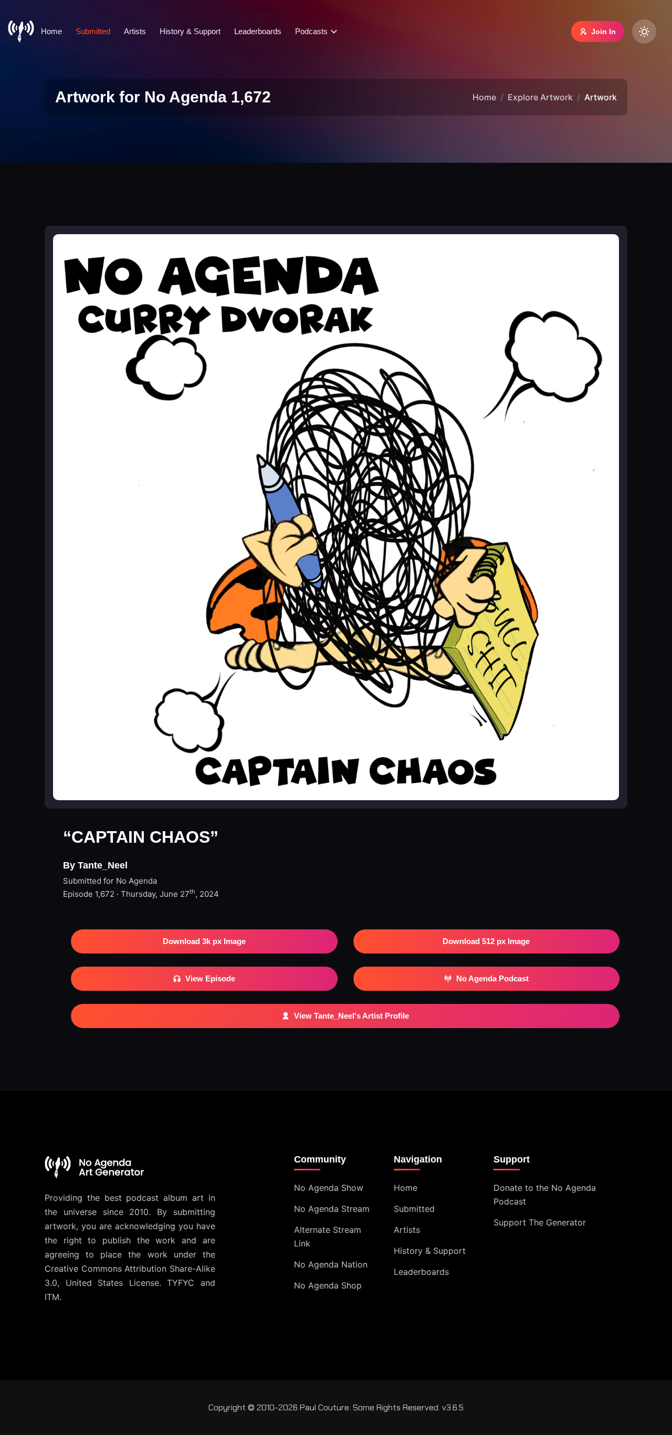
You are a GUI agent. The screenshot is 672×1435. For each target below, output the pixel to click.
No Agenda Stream (332, 1208)
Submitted (93, 31)
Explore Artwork (540, 97)
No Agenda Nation (331, 1264)
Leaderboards (257, 31)
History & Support (190, 31)
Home (51, 31)
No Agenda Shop (328, 1285)
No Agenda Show (328, 1187)
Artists (135, 31)
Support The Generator (540, 1222)
